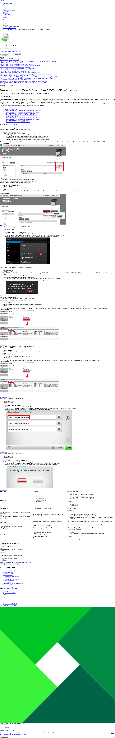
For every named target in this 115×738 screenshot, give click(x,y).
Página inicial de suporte (9, 570)
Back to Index (3, 178)
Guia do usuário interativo (9, 28)
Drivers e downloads (8, 572)
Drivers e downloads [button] (8, 14)
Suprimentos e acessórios (9, 593)
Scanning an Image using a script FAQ (9, 60)
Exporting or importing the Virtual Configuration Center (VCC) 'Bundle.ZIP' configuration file (23, 81)
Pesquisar (17, 54)
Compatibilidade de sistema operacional (13, 583)
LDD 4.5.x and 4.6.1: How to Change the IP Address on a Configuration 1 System (20, 65)
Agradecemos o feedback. (6, 548)
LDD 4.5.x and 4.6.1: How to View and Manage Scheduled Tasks (16, 64)
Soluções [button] (5, 13)
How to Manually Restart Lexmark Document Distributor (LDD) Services (18, 75)
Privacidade (6, 727)
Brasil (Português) (7, 3)
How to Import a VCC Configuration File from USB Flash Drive (22, 115)
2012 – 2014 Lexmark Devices (10, 116)
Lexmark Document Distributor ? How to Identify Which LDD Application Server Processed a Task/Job (26, 74)
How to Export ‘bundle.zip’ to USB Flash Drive (18, 120)
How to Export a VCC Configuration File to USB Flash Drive (21, 113)
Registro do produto (8, 573)
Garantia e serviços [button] (8, 15)
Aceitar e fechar (4, 737)
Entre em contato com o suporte (12, 564)
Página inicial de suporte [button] (9, 10)
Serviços (5, 594)
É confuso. (5, 560)
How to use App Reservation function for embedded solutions (15, 79)
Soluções (5, 25)
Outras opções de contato (9, 605)
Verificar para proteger (8, 580)
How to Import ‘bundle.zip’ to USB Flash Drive (18, 122)
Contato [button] (5, 17)
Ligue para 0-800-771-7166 (10, 604)
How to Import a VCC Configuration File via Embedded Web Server (23, 112)
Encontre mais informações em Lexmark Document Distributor (15, 562)
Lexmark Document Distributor (11, 26)
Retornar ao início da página (7, 730)
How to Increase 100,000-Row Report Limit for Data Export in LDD (17, 68)
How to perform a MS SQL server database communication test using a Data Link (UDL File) (23, 82)
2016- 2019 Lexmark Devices (10, 109)
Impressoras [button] (6, 11)
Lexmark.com (11, 588)
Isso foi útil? (3, 551)
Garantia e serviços (8, 575)
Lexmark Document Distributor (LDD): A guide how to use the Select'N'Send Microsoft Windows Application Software (29, 77)
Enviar (2, 564)
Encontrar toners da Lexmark (10, 577)
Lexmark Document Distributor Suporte (10, 51)
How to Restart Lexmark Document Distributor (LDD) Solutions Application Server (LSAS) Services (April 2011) (28, 61)
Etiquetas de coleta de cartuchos (11, 579)
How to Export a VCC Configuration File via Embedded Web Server (23, 110)
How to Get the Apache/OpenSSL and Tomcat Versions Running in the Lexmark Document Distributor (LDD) (27, 78)
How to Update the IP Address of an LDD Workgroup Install (15, 71)
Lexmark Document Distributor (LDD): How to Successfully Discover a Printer (19, 72)
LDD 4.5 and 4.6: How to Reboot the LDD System (13, 62)
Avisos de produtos (8, 582)
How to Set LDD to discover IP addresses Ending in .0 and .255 (16, 69)
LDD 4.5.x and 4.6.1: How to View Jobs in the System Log (15, 67)
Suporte (5, 23)
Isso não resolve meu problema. (11, 558)
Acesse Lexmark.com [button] (8, 4)
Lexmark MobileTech (8, 585)
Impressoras (6, 591)
